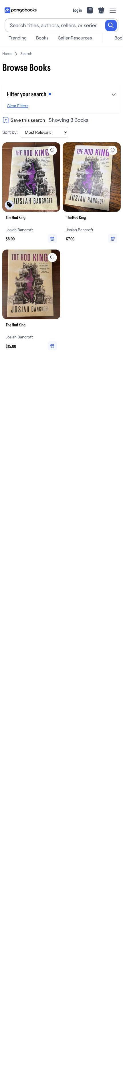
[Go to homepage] (21, 10)
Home (7, 53)
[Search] (111, 25)
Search (26, 53)
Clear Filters (17, 105)
